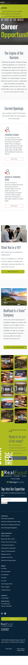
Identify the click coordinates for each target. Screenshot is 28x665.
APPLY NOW (14, 206)
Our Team (3, 580)
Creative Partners (5, 590)
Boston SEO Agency (20, 642)
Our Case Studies (5, 571)
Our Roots (3, 577)
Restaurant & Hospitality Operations (10, 524)
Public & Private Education (8, 551)
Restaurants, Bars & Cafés (8, 539)
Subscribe (4, 503)
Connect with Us (18, 458)
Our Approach (5, 574)
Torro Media (11, 642)
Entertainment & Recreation (8, 548)
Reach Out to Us (13, 271)
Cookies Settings (20, 650)
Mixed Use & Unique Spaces (8, 560)
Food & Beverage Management (9, 527)
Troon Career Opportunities (15, 347)
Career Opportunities (6, 584)
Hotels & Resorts (5, 536)
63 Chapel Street (5, 603)
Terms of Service (20, 648)
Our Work (3, 568)
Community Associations (7, 545)
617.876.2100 (4, 598)
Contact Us (14, 619)
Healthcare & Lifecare (6, 557)
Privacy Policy (9, 648)
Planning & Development (7, 518)
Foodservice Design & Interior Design (10, 521)
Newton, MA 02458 (6, 606)
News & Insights (5, 587)
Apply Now (14, 159)
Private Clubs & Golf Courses (8, 542)
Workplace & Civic (6, 554)
